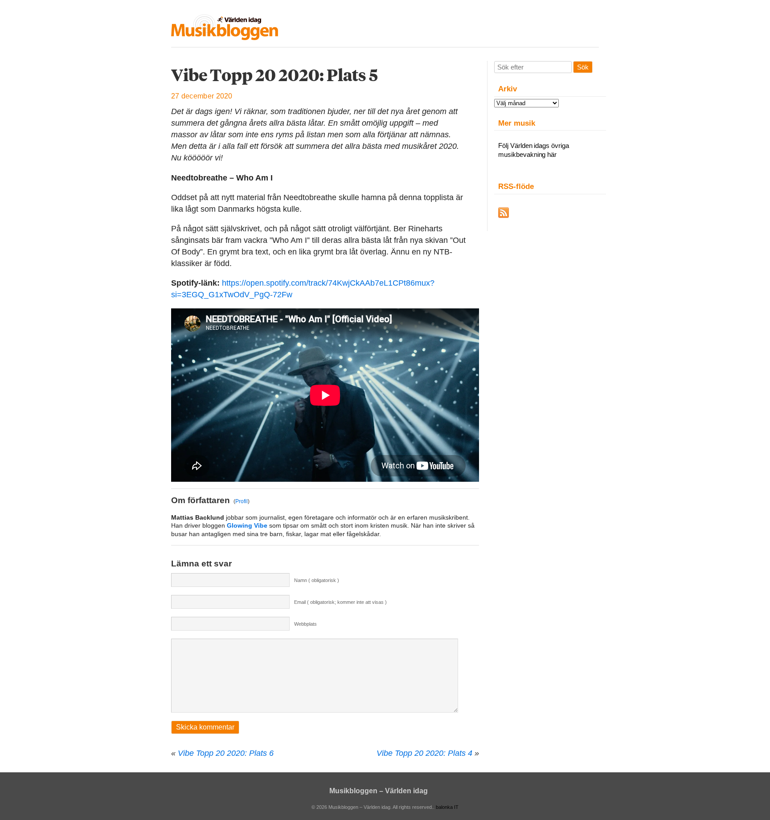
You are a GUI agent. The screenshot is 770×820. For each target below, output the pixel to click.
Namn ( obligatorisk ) (316, 580)
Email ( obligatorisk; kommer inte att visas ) (340, 602)
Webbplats (305, 624)
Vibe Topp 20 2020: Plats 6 (226, 753)
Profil (241, 501)
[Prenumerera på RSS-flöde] (503, 212)
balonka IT (447, 807)
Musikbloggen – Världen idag (378, 791)
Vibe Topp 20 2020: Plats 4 (424, 753)
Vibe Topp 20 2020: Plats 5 (274, 75)
